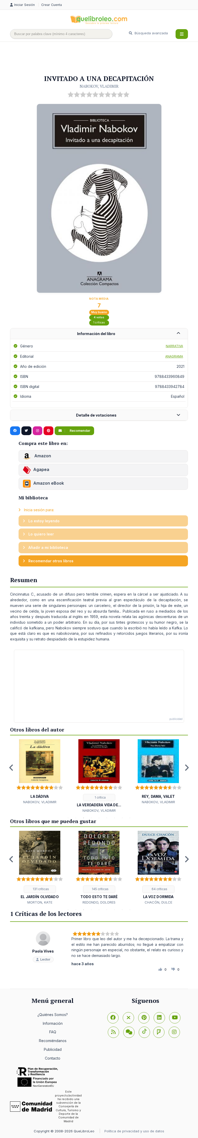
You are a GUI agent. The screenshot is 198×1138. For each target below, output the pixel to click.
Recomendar (79, 431)
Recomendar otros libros (50, 561)
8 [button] (122, 817)
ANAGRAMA (174, 356)
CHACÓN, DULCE (158, 902)
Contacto (52, 1058)
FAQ (52, 1032)
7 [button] (114, 817)
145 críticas (100, 889)
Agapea (41, 469)
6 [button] (106, 817)
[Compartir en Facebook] (15, 430)
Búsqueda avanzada (151, 33)
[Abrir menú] (182, 34)
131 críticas (40, 889)
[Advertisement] (104, 58)
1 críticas (99, 322)
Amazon (42, 455)
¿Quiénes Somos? (52, 1014)
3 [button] (83, 817)
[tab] (99, 333)
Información (53, 1023)
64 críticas (159, 889)
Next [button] (186, 768)
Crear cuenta (51, 5)
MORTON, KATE (39, 902)
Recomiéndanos (53, 1040)
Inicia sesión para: (38, 510)
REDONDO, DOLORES (99, 902)
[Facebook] (113, 1017)
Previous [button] (11, 768)
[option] (39, 771)
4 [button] (91, 817)
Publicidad (53, 1049)
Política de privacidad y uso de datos (134, 1131)
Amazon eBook (48, 483)
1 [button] (68, 817)
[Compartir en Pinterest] (48, 430)
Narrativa (174, 346)
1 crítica (100, 797)
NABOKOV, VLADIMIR (99, 86)
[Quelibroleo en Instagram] (37, 430)
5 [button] (99, 817)
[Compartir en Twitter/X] (26, 430)
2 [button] (75, 817)
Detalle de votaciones (96, 415)
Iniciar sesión (25, 5)
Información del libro (96, 333)
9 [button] (130, 817)
